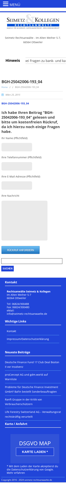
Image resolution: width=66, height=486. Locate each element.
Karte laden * (35, 452)
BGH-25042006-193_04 (15, 103)
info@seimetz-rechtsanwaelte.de (27, 313)
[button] (6, 3)
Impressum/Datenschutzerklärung (28, 339)
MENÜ (15, 4)
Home (4, 87)
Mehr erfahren (16, 472)
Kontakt (11, 331)
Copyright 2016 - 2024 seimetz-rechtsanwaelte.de (26, 479)
